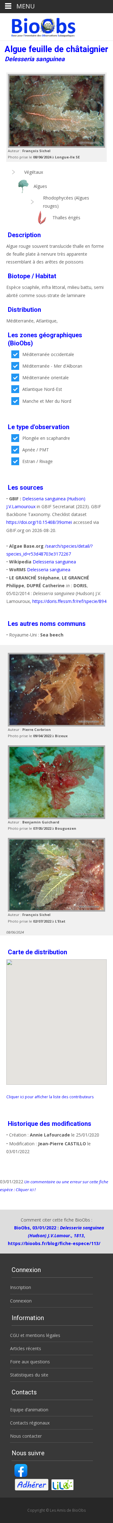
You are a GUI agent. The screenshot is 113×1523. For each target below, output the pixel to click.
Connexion (21, 1301)
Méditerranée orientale (45, 378)
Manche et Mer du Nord (46, 401)
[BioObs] (38, 25)
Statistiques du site (29, 1375)
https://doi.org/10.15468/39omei (39, 522)
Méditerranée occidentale (48, 354)
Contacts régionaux (30, 1423)
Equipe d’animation (29, 1410)
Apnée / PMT (35, 450)
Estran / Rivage (37, 461)
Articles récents (25, 1348)
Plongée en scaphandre (46, 438)
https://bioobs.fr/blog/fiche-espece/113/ (54, 1243)
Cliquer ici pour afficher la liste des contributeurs (50, 1096)
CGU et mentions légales (35, 1335)
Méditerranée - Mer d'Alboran (52, 366)
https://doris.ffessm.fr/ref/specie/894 (69, 601)
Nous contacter (26, 1436)
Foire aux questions (30, 1362)
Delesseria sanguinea (54, 562)
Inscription (20, 1287)
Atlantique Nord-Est (42, 389)
